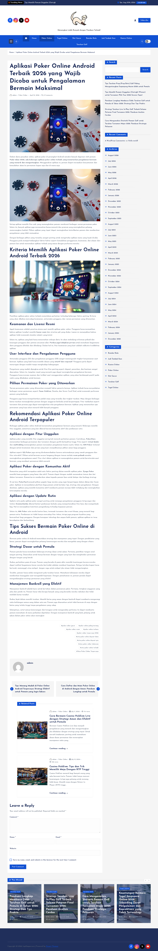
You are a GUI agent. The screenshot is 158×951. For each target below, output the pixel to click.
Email (58, 837)
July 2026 (112, 161)
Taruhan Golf (82, 44)
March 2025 (113, 253)
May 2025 (112, 241)
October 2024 (113, 281)
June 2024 (112, 304)
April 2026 (112, 178)
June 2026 (112, 167)
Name (13, 837)
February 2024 (114, 327)
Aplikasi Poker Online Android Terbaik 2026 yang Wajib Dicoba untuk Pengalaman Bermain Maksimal (55, 52)
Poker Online (47, 38)
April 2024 (112, 316)
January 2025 (113, 264)
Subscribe (144, 20)
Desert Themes (52, 946)
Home (34, 38)
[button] (145, 880)
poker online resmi (73, 629)
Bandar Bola (91, 38)
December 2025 (114, 201)
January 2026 (113, 195)
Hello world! (133, 141)
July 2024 (112, 299)
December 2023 (114, 339)
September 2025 (114, 218)
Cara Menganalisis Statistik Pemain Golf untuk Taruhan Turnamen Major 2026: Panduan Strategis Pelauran (125, 123)
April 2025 (112, 247)
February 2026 (114, 190)
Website (13, 848)
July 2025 (112, 230)
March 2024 (113, 322)
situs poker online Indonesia (89, 644)
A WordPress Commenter (115, 141)
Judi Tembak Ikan (109, 38)
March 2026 (113, 184)
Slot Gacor (76, 38)
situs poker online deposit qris (88, 640)
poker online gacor (68, 626)
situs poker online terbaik (89, 648)
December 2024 (114, 270)
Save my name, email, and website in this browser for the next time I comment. (45, 860)
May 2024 (112, 310)
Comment (14, 817)
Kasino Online (126, 38)
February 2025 (114, 259)
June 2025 (112, 236)
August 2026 (113, 155)
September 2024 (114, 287)
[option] (24, 903)
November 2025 (114, 207)
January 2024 (113, 333)
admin (14, 95)
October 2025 (113, 213)
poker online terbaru (91, 629)
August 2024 (113, 293)
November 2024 (114, 276)
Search (112, 62)
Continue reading (58, 748)
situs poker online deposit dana (87, 637)
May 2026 (112, 172)
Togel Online (62, 38)
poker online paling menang (89, 626)
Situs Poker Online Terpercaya (88, 651)
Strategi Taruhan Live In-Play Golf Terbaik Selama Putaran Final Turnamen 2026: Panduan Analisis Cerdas (125, 112)
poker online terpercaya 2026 (88, 633)
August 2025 (113, 224)
